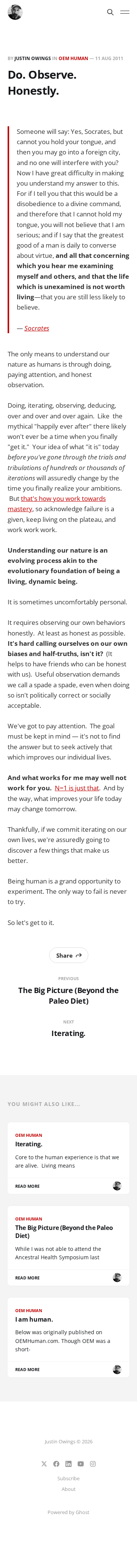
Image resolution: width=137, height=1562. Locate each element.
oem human (73, 58)
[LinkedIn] (68, 1464)
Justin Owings (32, 58)
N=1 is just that (77, 787)
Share (64, 955)
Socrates (36, 328)
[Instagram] (93, 1464)
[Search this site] (110, 12)
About (69, 1489)
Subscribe (68, 1478)
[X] (44, 1464)
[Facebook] (56, 1464)
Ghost (82, 1512)
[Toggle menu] (125, 12)
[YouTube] (81, 1464)
